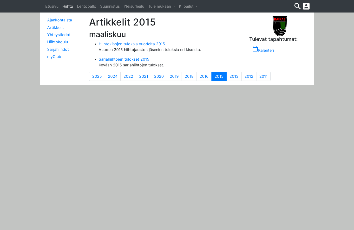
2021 (143, 76)
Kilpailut (187, 6)
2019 (174, 76)
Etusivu (52, 6)
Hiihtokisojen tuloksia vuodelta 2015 (132, 43)
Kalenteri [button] (263, 49)
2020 (159, 76)
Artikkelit (55, 27)
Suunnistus (110, 6)
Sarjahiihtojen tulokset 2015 (124, 59)
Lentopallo (86, 6)
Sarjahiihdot (58, 49)
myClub (54, 56)
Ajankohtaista (59, 20)
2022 (128, 76)
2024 (113, 76)
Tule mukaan (160, 6)
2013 (233, 76)
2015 (221, 76)
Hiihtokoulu (57, 41)
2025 (97, 76)
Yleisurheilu (134, 6)
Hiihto (67, 6)
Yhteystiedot (59, 34)
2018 (189, 76)
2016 (204, 76)
